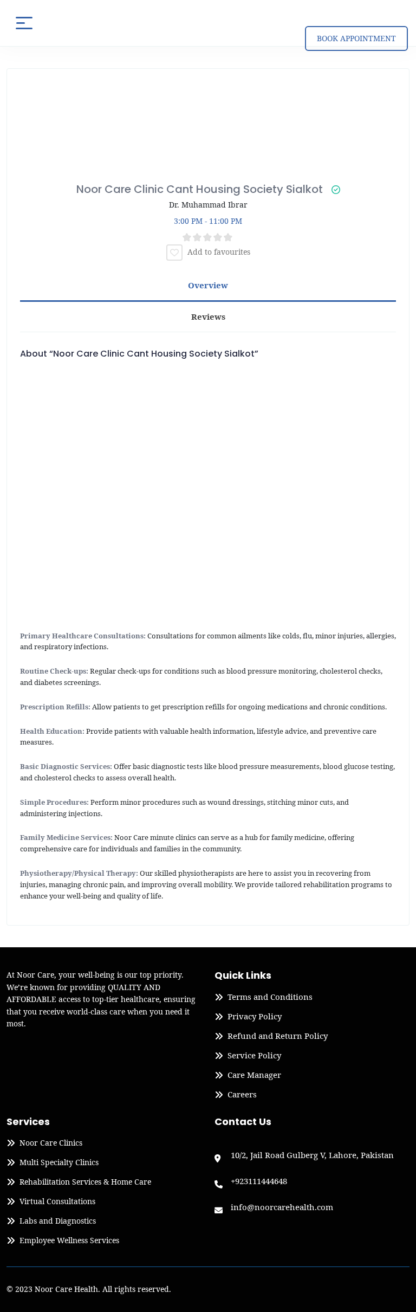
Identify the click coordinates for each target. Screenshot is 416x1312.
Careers (242, 1094)
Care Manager (254, 1075)
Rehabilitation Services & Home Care (85, 1182)
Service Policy (254, 1055)
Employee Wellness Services (69, 1240)
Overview (208, 285)
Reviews (208, 316)
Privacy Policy (254, 1016)
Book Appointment (356, 38)
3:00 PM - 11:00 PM (208, 221)
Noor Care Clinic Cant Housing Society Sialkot (199, 189)
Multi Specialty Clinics (59, 1162)
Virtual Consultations (57, 1201)
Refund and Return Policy (277, 1036)
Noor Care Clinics (51, 1143)
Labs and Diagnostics (58, 1221)
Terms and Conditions (270, 997)
